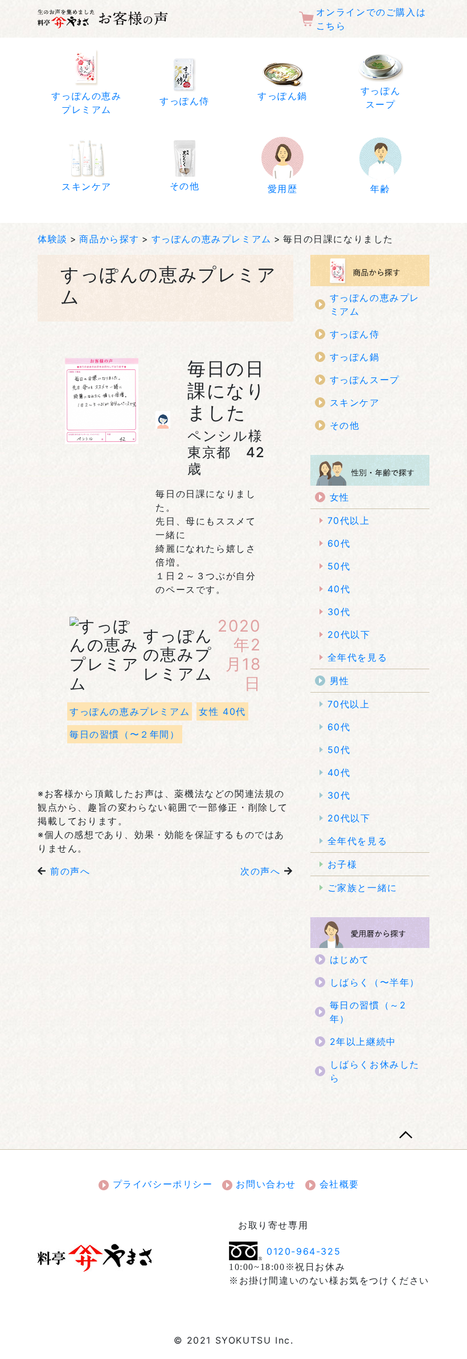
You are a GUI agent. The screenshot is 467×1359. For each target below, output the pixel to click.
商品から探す (109, 239)
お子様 (342, 864)
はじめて (350, 959)
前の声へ (70, 871)
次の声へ (260, 871)
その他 (345, 425)
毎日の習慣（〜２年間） (124, 734)
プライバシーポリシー (161, 1184)
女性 (340, 497)
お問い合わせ (264, 1184)
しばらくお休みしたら (375, 1071)
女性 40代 (222, 711)
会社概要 (337, 1184)
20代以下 (349, 634)
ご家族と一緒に (362, 887)
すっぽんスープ (365, 379)
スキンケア (355, 402)
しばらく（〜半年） (375, 982)
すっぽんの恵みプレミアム (211, 239)
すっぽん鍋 (355, 357)
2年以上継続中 (363, 1041)
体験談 (53, 239)
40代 (339, 589)
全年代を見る (357, 657)
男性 (340, 680)
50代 (339, 566)
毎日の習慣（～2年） (368, 1011)
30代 (339, 611)
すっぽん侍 (355, 334)
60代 (339, 543)
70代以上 (348, 520)
